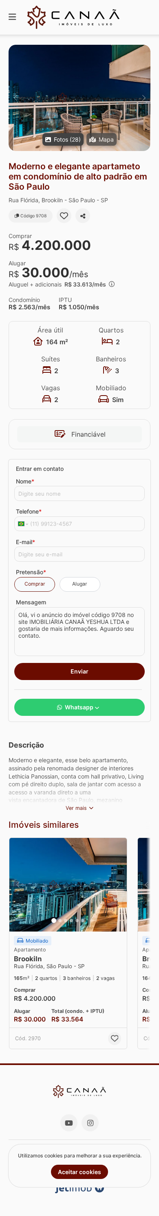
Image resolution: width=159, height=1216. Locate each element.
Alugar (79, 584)
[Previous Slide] (15, 98)
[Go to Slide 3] (65, 920)
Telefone (29, 511)
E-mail (25, 541)
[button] (79, 98)
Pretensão (31, 572)
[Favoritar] (64, 215)
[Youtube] (68, 1122)
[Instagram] (90, 1122)
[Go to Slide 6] (82, 920)
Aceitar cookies (79, 1171)
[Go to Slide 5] (77, 920)
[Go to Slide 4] (71, 920)
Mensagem (31, 602)
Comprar (34, 584)
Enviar (79, 671)
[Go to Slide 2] (60, 920)
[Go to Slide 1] (53, 920)
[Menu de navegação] (12, 17)
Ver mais (76, 808)
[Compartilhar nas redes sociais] (82, 215)
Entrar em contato (40, 468)
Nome (25, 481)
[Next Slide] (143, 98)
